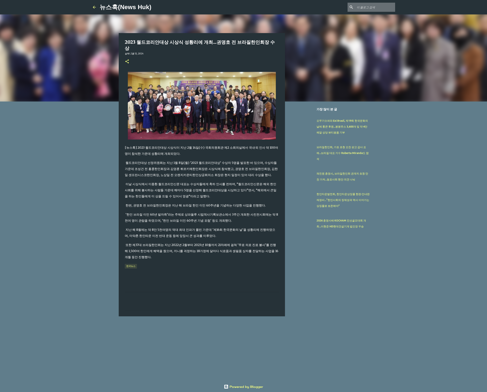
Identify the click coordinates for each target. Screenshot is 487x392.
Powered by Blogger (245, 387)
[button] (127, 61)
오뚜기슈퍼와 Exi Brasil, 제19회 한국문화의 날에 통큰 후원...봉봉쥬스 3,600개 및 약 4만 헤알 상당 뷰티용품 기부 (342, 126)
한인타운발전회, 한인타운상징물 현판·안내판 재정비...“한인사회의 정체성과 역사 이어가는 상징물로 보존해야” (343, 200)
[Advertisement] (201, 348)
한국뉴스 (130, 266)
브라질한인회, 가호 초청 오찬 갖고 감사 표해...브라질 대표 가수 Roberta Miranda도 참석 (343, 153)
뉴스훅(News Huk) (125, 7)
